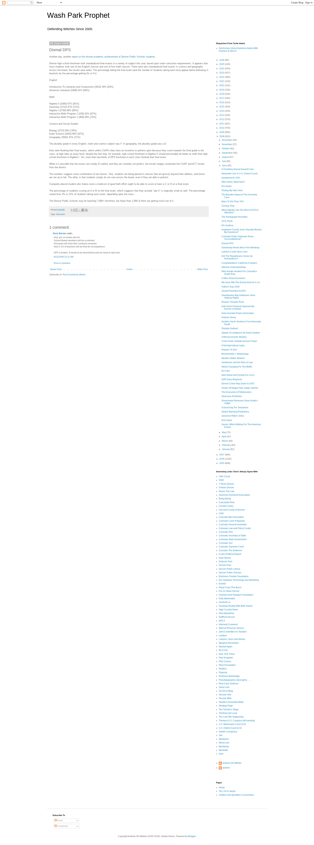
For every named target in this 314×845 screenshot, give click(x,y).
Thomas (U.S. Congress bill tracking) (237, 720)
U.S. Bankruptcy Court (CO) (232, 724)
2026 (222, 60)
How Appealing (226, 613)
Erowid (222, 583)
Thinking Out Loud (228, 713)
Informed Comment (228, 624)
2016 (222, 102)
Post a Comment (62, 263)
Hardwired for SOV (231, 177)
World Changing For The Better (237, 366)
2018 (222, 94)
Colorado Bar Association (231, 517)
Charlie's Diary (226, 506)
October (226, 148)
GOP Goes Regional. (232, 379)
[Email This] (72, 210)
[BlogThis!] (76, 210)
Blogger (192, 836)
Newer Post (56, 269)
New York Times (227, 654)
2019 (222, 90)
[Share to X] (79, 210)
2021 (222, 81)
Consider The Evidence (230, 550)
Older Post (202, 269)
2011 (222, 123)
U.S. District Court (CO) (230, 728)
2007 (222, 454)
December (227, 140)
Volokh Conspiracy (228, 731)
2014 (222, 111)
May (224, 432)
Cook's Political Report (230, 554)
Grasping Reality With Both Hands (235, 606)
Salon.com (224, 687)
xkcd (221, 754)
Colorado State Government (232, 539)
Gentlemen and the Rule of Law (237, 362)
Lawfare (223, 635)
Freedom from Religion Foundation (236, 595)
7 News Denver (226, 484)
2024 (222, 68)
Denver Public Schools (230, 572)
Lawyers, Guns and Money (232, 639)
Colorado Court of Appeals (232, 521)
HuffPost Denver (227, 617)
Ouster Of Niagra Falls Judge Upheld (240, 388)
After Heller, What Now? (233, 182)
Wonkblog (224, 746)
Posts (60, 820)
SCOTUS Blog (226, 691)
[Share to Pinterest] (86, 210)
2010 (222, 128)
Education (60, 214)
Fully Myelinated (227, 598)
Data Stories (225, 558)
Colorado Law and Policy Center (235, 528)
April (224, 436)
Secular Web (225, 698)
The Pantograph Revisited (234, 217)
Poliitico (223, 668)
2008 (222, 136)
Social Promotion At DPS (234, 291)
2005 (222, 463)
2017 (222, 98)
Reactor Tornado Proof (233, 302)
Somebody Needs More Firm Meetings (240, 247)
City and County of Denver (232, 510)
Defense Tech (225, 561)
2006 (222, 459)
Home (129, 269)
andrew (226, 767)
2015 (222, 106)
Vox (220, 735)
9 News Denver (226, 487)
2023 (222, 72)
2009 (222, 132)
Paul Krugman (226, 657)
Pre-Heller (227, 186)
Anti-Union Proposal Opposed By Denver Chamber (238, 307)
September (227, 153)
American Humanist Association (234, 495)
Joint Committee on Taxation (233, 631)
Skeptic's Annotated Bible (231, 702)
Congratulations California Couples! (239, 263)
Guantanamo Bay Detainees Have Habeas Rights (238, 296)
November (227, 144)
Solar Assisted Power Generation (238, 313)
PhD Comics (225, 661)
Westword (224, 739)
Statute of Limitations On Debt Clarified (241, 333)
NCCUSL (223, 650)
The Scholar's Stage (229, 709)
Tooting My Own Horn (232, 190)
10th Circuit (224, 476)
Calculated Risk (226, 502)
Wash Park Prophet (78, 15)
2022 (222, 77)
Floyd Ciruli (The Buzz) (230, 587)
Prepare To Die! (229, 349)
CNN (221, 513)
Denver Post (225, 565)
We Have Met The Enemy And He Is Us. (241, 282)
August (225, 157)
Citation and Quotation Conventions (236, 795)
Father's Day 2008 (230, 286)
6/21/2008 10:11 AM (63, 257)
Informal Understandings (234, 267)
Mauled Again (225, 646)
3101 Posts (227, 221)
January (226, 449)
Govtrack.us (224, 602)
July (224, 161)
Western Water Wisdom (233, 358)
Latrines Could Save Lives (234, 251)
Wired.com (224, 742)
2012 (222, 119)
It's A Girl (226, 371)
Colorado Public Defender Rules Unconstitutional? (238, 237)
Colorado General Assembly (233, 524)
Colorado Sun (226, 543)
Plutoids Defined (230, 328)
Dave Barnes (60, 233)
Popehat (223, 672)
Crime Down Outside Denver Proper (239, 341)
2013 (222, 115)
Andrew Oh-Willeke (231, 763)
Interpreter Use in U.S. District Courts (240, 173)
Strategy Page (226, 705)
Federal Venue (229, 317)
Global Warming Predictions (235, 411)
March (225, 441)
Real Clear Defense (228, 683)
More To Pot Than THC (233, 201)
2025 (222, 64)
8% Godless (228, 225)
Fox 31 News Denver (229, 591)
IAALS (222, 620)
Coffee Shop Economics (233, 278)
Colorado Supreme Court (231, 546)
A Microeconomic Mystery (234, 337)
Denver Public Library (229, 569)
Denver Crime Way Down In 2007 (238, 383)
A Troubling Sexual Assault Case (238, 169)
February (226, 445)
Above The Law (226, 491)
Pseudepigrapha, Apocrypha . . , (234, 680)
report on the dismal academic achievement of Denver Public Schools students (113, 56)
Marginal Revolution (229, 643)
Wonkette (223, 750)
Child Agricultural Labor (233, 345)
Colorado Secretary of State (232, 535)
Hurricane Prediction (232, 396)
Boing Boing (225, 498)
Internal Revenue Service (231, 628)
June (224, 165)
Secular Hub (225, 694)
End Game (227, 420)
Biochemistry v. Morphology (235, 354)
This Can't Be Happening (231, 717)
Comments (62, 826)
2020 (222, 85)
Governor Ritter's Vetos (233, 416)
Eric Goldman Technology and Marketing (239, 580)
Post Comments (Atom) (74, 274)
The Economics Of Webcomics (236, 392)
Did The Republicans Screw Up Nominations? (237, 257)
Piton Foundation (227, 665)
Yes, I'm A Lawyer (227, 791)
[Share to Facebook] (83, 210)
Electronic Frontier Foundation (234, 576)
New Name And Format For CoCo (238, 375)
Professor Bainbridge (229, 676)
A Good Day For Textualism (235, 407)
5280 (221, 480)
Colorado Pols (226, 532)
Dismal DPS (228, 243)
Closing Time (228, 206)
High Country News (228, 609)
